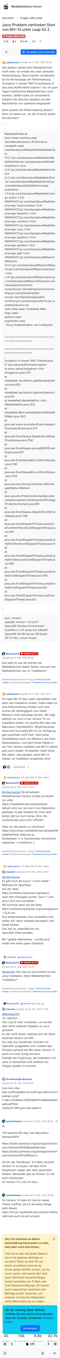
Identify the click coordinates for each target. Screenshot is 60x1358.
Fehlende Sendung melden (45, 682)
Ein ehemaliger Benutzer (19, 1079)
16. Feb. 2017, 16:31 (23, 1083)
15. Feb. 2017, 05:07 (24, 967)
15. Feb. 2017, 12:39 (38, 1009)
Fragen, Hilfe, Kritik (15, 36)
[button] (4, 1353)
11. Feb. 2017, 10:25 (41, 62)
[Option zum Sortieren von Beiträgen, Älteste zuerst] (7, 52)
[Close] (54, 1239)
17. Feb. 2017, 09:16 (43, 1121)
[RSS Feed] (40, 41)
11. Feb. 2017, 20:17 (41, 694)
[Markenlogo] (6, 6)
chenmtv (11, 872)
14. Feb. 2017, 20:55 (38, 872)
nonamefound (13, 1121)
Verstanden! (30, 1328)
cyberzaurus (12, 62)
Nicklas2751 (12, 653)
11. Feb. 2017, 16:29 (23, 657)
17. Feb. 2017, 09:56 (43, 1195)
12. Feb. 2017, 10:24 (24, 787)
